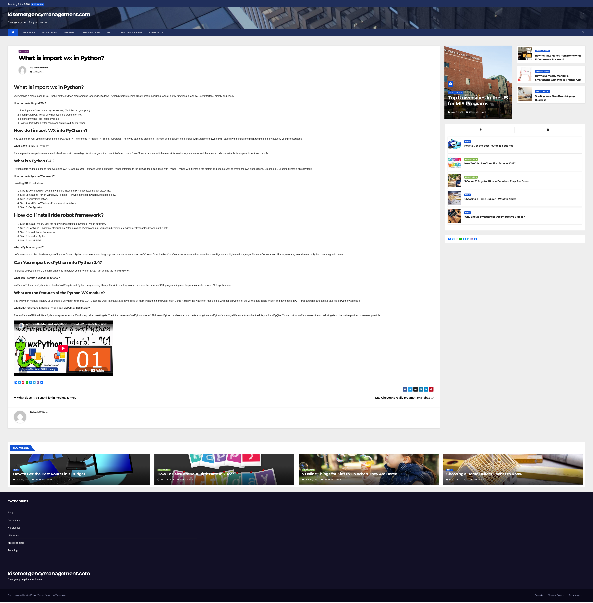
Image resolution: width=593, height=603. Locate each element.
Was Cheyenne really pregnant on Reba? (402, 397)
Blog (110, 32)
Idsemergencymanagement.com (49, 14)
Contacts (156, 32)
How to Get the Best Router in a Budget (49, 474)
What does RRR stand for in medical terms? (47, 397)
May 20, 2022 (167, 480)
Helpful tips (92, 32)
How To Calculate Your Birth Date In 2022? (196, 474)
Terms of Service (556, 595)
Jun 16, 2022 (22, 480)
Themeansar (60, 595)
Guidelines (49, 32)
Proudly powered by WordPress (22, 595)
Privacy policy (575, 595)
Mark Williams (41, 67)
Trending (69, 32)
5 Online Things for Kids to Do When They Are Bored (349, 474)
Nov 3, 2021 (457, 112)
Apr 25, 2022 (311, 480)
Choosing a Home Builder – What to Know (484, 474)
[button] (583, 32)
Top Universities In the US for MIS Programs (478, 101)
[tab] (481, 130)
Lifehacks (28, 32)
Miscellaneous (131, 32)
